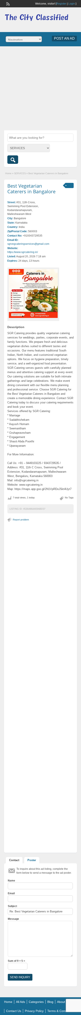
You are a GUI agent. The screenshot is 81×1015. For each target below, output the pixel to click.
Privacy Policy (34, 1011)
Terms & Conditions (60, 1011)
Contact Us (13, 1011)
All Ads (20, 1002)
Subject (12, 906)
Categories (36, 1002)
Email (11, 893)
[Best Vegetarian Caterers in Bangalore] (33, 293)
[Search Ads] (12, 159)
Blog (50, 1002)
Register (61, 3)
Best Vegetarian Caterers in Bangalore (31, 188)
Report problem (21, 519)
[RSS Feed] (7, 3)
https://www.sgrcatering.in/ (22, 252)
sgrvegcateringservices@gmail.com (28, 243)
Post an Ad (64, 38)
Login (71, 3)
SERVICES (20, 173)
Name (11, 880)
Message (13, 918)
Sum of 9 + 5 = (16, 960)
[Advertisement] (40, 87)
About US (63, 1002)
